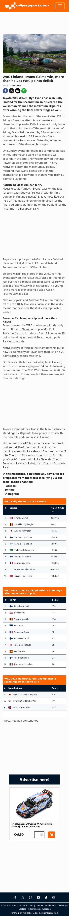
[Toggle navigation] (60, 6)
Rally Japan (34, 463)
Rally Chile (40, 459)
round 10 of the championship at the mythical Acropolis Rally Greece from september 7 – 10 (34, 451)
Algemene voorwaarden (39, 908)
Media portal (51, 905)
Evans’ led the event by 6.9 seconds (34, 132)
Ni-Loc (35, 912)
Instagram (12, 494)
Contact (39, 905)
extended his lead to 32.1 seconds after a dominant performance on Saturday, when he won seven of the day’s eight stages (32, 140)
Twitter (9, 490)
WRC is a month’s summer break (43, 443)
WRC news (16, 85)
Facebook (11, 486)
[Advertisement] (34, 22)
